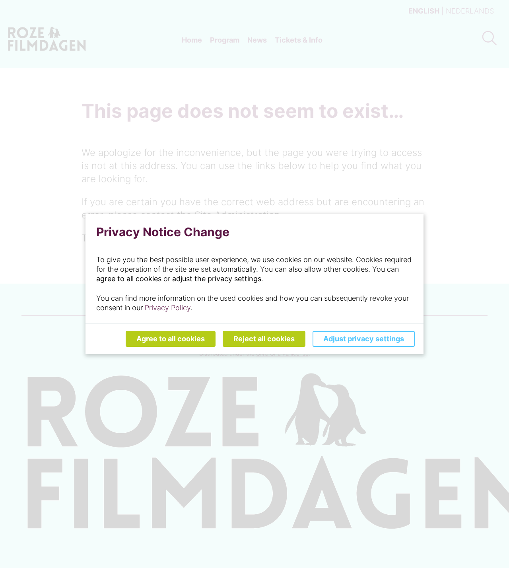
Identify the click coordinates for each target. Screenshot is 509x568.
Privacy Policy (167, 307)
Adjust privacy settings (363, 339)
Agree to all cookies (170, 339)
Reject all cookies (264, 339)
